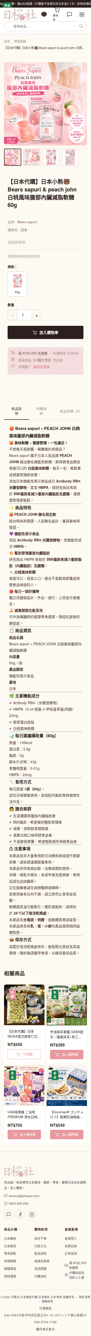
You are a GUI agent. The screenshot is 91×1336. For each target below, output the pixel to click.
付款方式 (40, 1246)
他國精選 (10, 1261)
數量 (11, 304)
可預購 (27, 1054)
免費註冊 (71, 1246)
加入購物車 (48, 332)
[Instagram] (31, 1214)
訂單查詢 (71, 1253)
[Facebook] (20, 1214)
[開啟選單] (82, 14)
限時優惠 (10, 1276)
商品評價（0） (71, 411)
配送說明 (40, 1253)
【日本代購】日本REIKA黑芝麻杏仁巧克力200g (24, 1034)
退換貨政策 (42, 1261)
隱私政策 (84, 1297)
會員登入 (71, 1238)
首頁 (7, 41)
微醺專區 (10, 1268)
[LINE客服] (8, 1214)
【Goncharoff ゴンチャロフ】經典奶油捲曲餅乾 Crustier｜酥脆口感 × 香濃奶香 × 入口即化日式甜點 (66, 1114)
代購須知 (41, 411)
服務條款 (47, 1301)
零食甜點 (20, 41)
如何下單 (40, 1238)
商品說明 (16, 411)
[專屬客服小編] (69, 14)
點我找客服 (41, 366)
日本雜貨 (10, 1246)
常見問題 (40, 1268)
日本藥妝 (10, 1238)
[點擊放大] (45, 104)
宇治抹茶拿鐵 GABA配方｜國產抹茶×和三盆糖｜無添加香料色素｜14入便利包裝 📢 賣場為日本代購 (66, 1034)
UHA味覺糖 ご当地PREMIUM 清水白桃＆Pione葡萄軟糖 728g (24, 1114)
